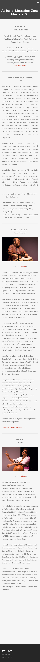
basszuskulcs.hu (20, 65)
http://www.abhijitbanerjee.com (14, 427)
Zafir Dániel (21, 267)
